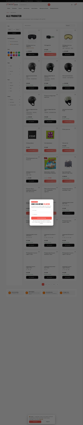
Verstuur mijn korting (41, 218)
